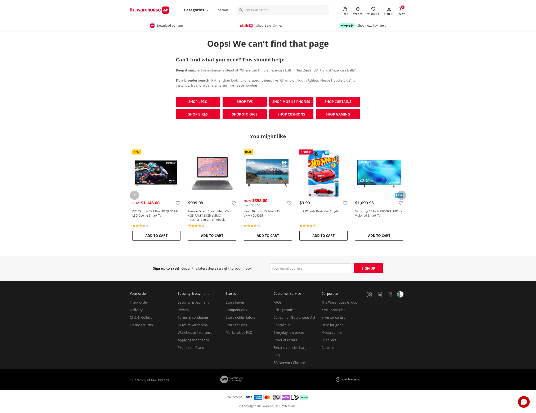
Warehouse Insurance (195, 332)
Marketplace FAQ (239, 332)
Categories (194, 9)
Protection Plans (191, 347)
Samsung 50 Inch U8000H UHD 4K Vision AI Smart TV (378, 213)
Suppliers (328, 340)
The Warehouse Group (339, 302)
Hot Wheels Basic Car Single (319, 211)
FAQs (277, 302)
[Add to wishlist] (177, 203)
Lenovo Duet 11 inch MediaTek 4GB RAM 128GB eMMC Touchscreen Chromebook (209, 215)
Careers (327, 347)
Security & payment (193, 302)
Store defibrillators (240, 317)
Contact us (281, 325)
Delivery (136, 310)
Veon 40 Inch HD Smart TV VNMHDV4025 (262, 213)
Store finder (235, 302)
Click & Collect (141, 317)
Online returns (141, 325)
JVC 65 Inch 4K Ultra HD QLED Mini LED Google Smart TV (156, 213)
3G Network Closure (289, 362)
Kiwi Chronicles (333, 310)
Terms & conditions (193, 317)
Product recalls (285, 340)
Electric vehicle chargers (292, 347)
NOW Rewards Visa (193, 325)
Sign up (368, 268)
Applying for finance (193, 340)
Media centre (331, 332)
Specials (222, 10)
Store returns (236, 325)
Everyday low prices (288, 332)
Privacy (183, 310)
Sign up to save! (166, 268)
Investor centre (333, 317)
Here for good (332, 325)
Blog (276, 355)
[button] (389, 11)
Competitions (236, 310)
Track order (139, 302)
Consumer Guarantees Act (294, 317)
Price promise (284, 310)
